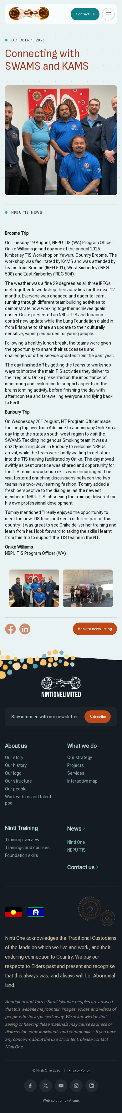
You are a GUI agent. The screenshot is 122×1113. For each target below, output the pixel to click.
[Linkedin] (24, 632)
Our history (16, 765)
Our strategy (79, 757)
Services (75, 773)
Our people (16, 788)
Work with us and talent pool (28, 799)
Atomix (74, 1101)
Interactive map (82, 781)
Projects (75, 765)
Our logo (13, 773)
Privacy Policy (79, 1070)
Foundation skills (21, 855)
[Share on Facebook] (10, 632)
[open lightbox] (34, 588)
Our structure (18, 781)
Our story (14, 757)
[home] (29, 14)
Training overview (22, 839)
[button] (108, 14)
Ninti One (76, 842)
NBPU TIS (76, 850)
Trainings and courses (27, 847)
